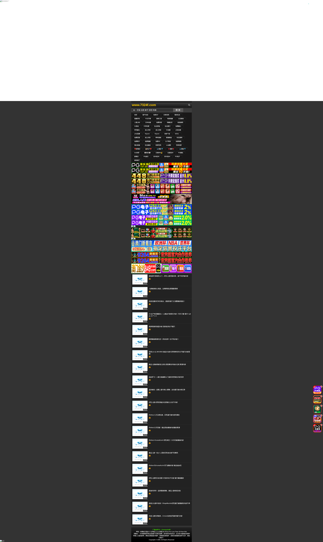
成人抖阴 (158, 130)
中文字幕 (148, 118)
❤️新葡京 (137, 149)
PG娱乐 (146, 156)
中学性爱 (146, 126)
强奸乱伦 (177, 115)
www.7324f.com (144, 105)
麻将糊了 (137, 160)
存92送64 (167, 156)
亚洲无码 (158, 145)
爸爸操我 (180, 122)
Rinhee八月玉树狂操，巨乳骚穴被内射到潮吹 (164, 415)
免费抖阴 (159, 122)
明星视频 (170, 118)
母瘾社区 (169, 122)
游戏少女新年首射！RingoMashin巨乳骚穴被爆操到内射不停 (169, 503)
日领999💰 (159, 152)
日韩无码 (166, 115)
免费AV (158, 141)
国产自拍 (145, 115)
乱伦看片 (167, 126)
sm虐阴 (168, 145)
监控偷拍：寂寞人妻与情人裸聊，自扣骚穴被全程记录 (167, 390)
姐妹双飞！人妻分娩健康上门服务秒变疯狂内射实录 (166, 377)
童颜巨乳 (137, 118)
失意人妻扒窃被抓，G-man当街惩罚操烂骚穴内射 (165, 516)
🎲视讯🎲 (147, 152)
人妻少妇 (137, 122)
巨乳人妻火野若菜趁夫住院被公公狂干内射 (163, 402)
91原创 (136, 126)
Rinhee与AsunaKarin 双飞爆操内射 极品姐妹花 (165, 465)
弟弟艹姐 (167, 133)
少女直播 (137, 133)
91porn (147, 133)
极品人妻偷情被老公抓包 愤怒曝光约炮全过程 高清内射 (167, 364)
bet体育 (136, 152)
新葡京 (136, 156)
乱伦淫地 (157, 126)
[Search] (189, 105)
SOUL (177, 133)
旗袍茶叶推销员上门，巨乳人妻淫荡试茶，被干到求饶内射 (168, 276)
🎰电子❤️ (148, 149)
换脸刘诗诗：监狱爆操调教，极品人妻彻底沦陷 (165, 491)
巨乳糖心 (137, 130)
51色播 (168, 130)
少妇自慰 (178, 130)
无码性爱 (179, 145)
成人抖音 (148, 130)
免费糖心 (178, 126)
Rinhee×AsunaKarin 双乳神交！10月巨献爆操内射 (166, 440)
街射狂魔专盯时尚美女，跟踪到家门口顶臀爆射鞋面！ (167, 301)
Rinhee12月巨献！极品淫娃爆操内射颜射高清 (164, 427)
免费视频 (148, 141)
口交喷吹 (181, 118)
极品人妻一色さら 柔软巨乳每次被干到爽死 (163, 453)
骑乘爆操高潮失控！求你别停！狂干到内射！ (164, 339)
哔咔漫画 (158, 137)
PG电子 (177, 156)
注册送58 (170, 152)
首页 (135, 115)
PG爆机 (180, 152)
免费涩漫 (137, 137)
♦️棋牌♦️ (171, 149)
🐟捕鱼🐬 (160, 149)
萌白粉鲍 (137, 145)
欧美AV (156, 115)
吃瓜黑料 (179, 137)
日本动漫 (148, 122)
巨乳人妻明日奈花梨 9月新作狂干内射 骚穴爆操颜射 (166, 478)
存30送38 (156, 156)
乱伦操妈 (148, 145)
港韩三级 (159, 118)
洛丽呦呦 (178, 141)
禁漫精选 (169, 137)
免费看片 (137, 141)
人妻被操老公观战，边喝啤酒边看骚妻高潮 (163, 289)
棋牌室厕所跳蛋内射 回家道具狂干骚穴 (162, 326)
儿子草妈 (168, 141)
